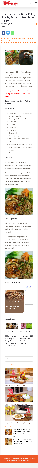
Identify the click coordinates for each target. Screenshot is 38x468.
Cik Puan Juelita (15, 282)
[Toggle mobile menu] (36, 3)
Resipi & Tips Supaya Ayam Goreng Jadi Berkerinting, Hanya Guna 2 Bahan (18, 94)
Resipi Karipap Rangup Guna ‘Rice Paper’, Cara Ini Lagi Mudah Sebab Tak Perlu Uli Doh (23, 441)
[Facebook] (3, 33)
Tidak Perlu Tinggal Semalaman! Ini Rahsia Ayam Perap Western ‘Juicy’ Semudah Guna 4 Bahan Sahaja (10, 339)
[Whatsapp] (12, 33)
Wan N (3, 26)
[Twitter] (8, 33)
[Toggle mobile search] (31, 3)
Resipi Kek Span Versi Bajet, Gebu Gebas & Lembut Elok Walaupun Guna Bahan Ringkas (26, 337)
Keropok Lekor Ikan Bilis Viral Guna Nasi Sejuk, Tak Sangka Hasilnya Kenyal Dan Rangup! (21, 432)
